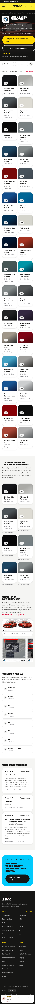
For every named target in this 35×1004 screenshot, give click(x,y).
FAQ (3, 961)
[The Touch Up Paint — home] (17, 6)
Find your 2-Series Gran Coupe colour (17, 39)
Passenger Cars (7, 919)
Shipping (21, 958)
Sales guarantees (7, 972)
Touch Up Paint (12, 13)
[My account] (26, 6)
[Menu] (3, 6)
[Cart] (31, 6)
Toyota (21, 923)
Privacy (21, 965)
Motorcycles (6, 923)
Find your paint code (8, 950)
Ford (20, 930)
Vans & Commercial (8, 930)
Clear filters (29, 72)
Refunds (21, 961)
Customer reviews (8, 965)
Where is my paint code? (19, 48)
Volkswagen (22, 915)
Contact (4, 976)
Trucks (4, 934)
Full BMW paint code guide (12, 614)
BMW (19, 13)
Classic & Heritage (8, 926)
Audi (20, 934)
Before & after (6, 969)
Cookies (21, 969)
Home (4, 13)
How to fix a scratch (8, 958)
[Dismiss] (30, 1)
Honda (21, 926)
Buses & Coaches (7, 938)
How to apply (6, 954)
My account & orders (8, 946)
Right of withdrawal (25, 954)
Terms (21, 950)
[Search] (31, 64)
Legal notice (22, 946)
